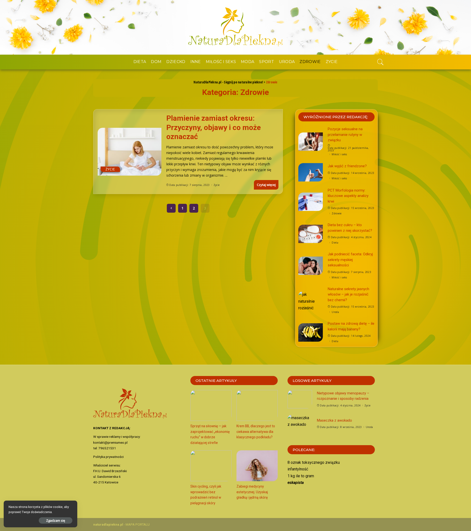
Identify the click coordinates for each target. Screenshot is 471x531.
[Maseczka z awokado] (300, 423)
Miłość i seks (339, 154)
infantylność (298, 469)
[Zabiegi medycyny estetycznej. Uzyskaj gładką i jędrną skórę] (257, 465)
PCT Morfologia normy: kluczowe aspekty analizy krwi (348, 196)
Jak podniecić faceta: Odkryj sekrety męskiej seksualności (350, 259)
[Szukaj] (380, 62)
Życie (110, 169)
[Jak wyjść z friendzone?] (310, 172)
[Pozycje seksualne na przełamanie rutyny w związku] (310, 141)
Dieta (335, 242)
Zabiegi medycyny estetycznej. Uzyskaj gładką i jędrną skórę (252, 491)
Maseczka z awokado (334, 420)
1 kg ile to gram (301, 476)
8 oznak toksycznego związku (314, 462)
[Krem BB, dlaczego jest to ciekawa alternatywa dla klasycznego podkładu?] (257, 405)
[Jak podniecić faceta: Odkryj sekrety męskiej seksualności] (310, 266)
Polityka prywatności (108, 457)
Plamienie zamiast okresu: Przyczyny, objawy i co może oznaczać (213, 127)
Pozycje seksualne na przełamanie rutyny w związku (345, 134)
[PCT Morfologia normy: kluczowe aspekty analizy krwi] (310, 202)
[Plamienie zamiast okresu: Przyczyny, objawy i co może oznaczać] (129, 152)
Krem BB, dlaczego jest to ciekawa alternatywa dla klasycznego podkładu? (255, 431)
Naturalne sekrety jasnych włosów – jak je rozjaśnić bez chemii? (348, 294)
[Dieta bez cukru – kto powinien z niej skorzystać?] (310, 234)
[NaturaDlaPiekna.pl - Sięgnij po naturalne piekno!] (235, 27)
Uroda (335, 312)
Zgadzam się (55, 520)
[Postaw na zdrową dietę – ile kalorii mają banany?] (310, 332)
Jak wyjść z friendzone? (347, 166)
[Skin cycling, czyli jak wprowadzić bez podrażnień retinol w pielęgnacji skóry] (211, 465)
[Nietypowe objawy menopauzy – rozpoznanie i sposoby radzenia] (300, 399)
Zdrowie (336, 213)
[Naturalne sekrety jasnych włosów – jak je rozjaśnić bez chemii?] (310, 300)
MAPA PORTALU (138, 524)
